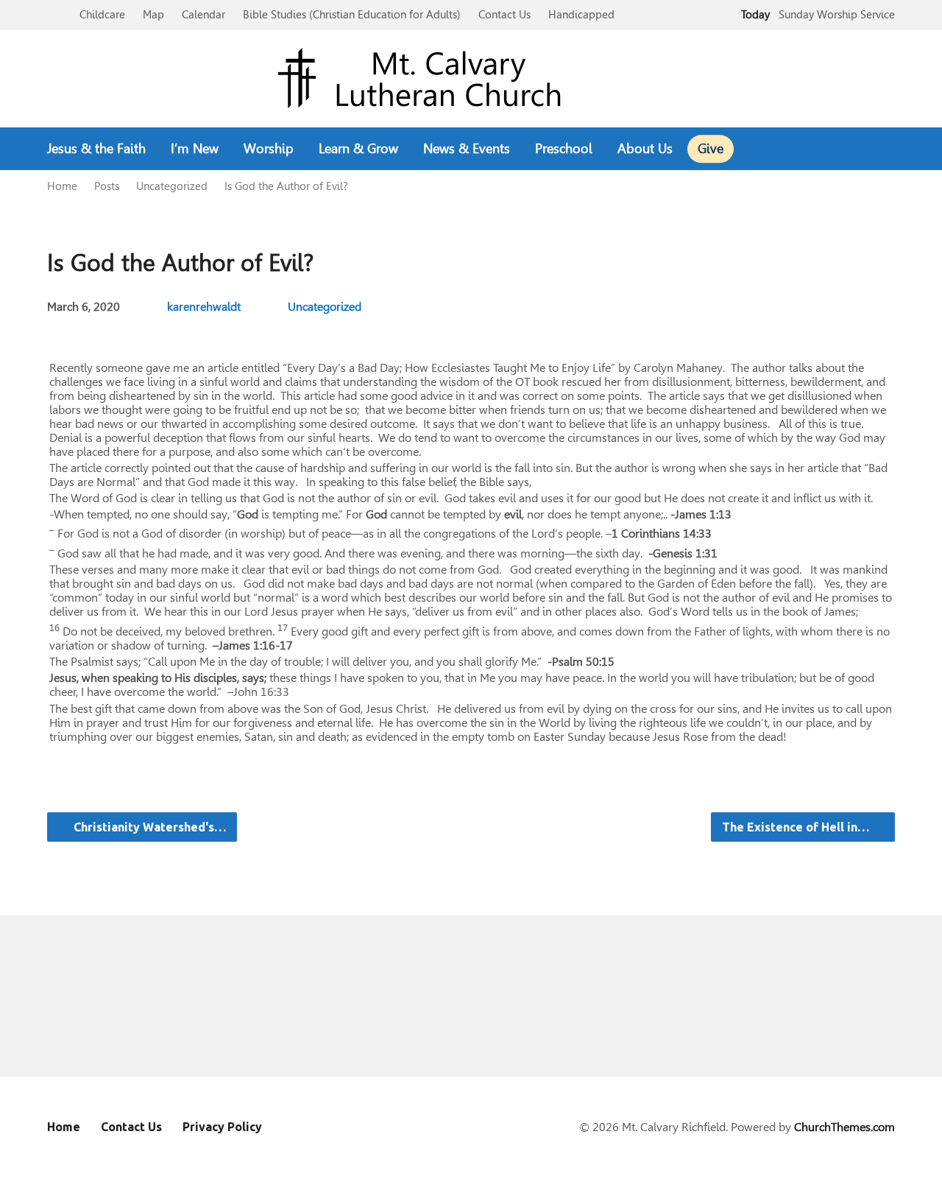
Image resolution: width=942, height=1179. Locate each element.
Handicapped (581, 14)
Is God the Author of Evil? (286, 186)
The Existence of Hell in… (797, 827)
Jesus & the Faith (96, 148)
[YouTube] (865, 149)
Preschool (563, 148)
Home (62, 186)
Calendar (203, 14)
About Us (645, 148)
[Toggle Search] (52, 16)
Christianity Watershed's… (148, 827)
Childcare (102, 14)
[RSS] (889, 149)
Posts (106, 186)
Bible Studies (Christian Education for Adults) (352, 14)
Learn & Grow (358, 148)
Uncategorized (172, 186)
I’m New (195, 148)
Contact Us (504, 14)
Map (153, 14)
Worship (269, 148)
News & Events (466, 148)
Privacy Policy (222, 1126)
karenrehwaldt (204, 307)
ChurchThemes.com (844, 1127)
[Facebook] (842, 149)
